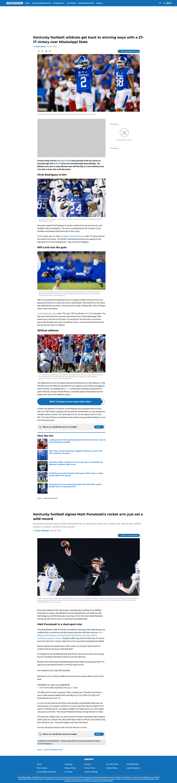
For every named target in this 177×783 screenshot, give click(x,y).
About (27, 3)
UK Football (71, 3)
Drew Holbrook (42, 530)
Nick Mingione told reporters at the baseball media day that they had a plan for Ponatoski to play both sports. (70, 635)
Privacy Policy (70, 768)
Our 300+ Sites (112, 764)
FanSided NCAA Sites (86, 3)
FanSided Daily (132, 764)
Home (39, 498)
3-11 (67, 389)
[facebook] (164, 3)
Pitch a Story (42, 768)
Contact (87, 764)
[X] (160, 3)
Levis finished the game (47, 313)
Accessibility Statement (46, 772)
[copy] (49, 51)
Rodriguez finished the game (73, 236)
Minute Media (26, 777)
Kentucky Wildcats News (41, 3)
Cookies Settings (91, 772)
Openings (68, 764)
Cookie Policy (111, 768)
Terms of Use (89, 768)
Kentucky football (50, 498)
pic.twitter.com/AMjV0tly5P (58, 685)
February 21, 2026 (70, 688)
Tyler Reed (40, 46)
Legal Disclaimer (133, 768)
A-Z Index (68, 772)
